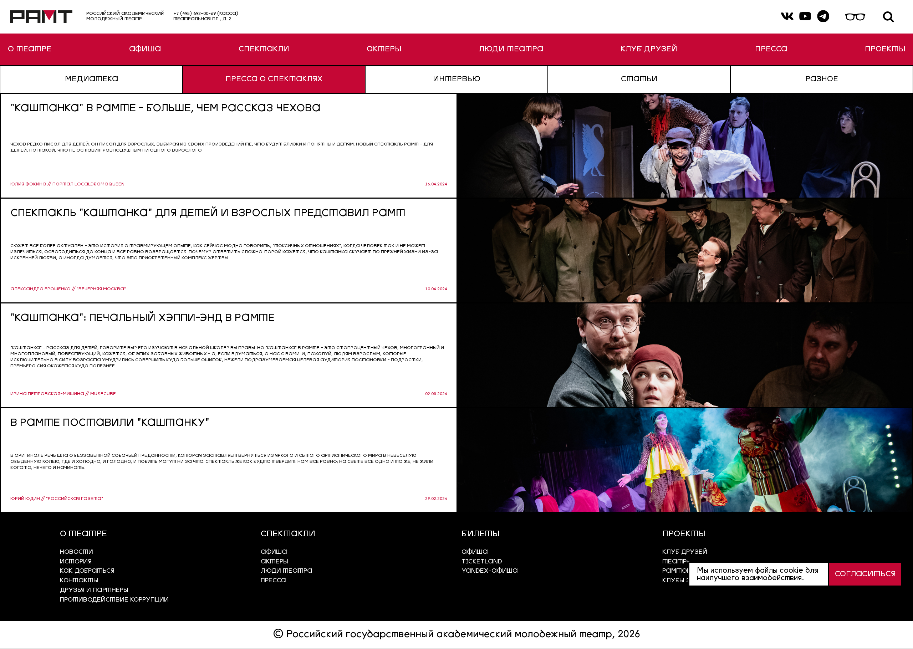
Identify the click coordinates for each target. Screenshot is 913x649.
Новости (76, 552)
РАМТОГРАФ (683, 571)
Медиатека (91, 79)
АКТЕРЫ (384, 49)
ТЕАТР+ (676, 562)
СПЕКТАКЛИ (264, 49)
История (76, 562)
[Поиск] (888, 17)
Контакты (79, 581)
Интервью (456, 79)
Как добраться (87, 571)
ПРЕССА (771, 49)
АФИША (145, 49)
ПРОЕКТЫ (885, 49)
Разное (821, 79)
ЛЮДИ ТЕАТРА (511, 49)
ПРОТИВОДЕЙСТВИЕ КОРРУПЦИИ (114, 600)
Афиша (474, 552)
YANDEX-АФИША (489, 571)
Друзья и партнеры (94, 590)
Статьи (639, 79)
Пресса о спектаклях (274, 79)
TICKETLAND (481, 562)
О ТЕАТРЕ (29, 49)
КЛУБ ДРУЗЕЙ (649, 49)
